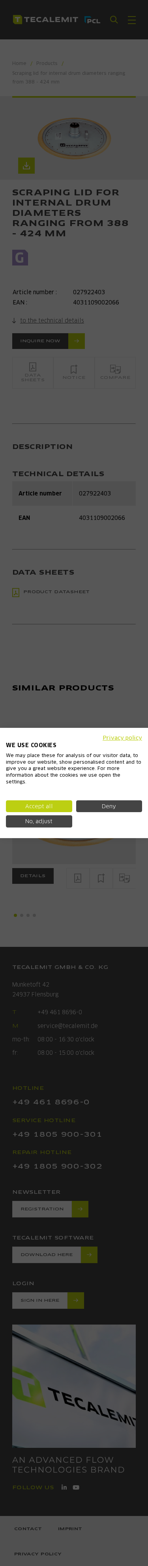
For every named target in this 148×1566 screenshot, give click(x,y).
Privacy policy (122, 737)
